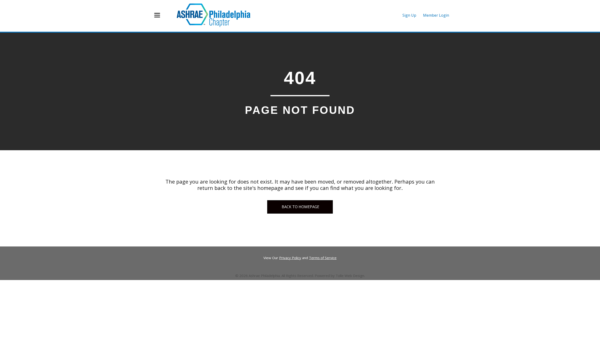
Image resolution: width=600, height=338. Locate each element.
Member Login (436, 15)
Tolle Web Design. (350, 275)
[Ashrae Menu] (157, 15)
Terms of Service (323, 257)
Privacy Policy (290, 257)
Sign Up (409, 15)
